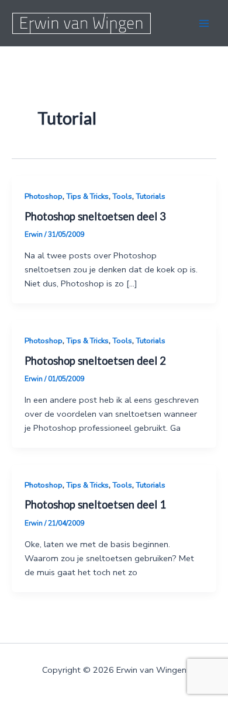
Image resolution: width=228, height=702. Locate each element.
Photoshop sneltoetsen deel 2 (95, 360)
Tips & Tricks (88, 196)
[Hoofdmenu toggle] (204, 23)
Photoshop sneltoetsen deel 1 (95, 504)
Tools (122, 196)
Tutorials (150, 196)
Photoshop (44, 196)
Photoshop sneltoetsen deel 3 (95, 216)
